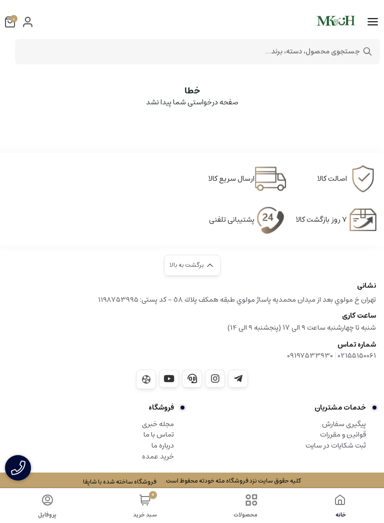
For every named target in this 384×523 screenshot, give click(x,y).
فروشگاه (161, 408)
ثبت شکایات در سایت (336, 446)
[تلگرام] (238, 379)
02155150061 (357, 356)
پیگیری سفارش (344, 424)
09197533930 (310, 356)
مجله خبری (158, 424)
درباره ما (163, 446)
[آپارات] (146, 379)
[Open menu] (373, 21)
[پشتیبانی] (192, 379)
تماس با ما (159, 435)
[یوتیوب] (169, 379)
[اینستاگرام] (215, 379)
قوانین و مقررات (343, 435)
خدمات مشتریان (340, 408)
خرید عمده (158, 457)
